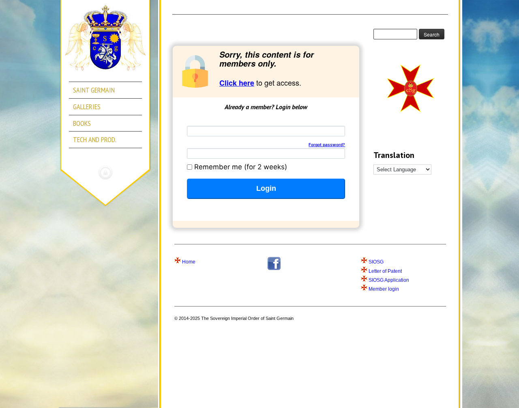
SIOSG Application (389, 280)
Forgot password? (327, 144)
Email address (210, 122)
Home (188, 262)
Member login (384, 289)
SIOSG (376, 262)
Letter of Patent (385, 271)
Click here (236, 83)
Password (266, 144)
